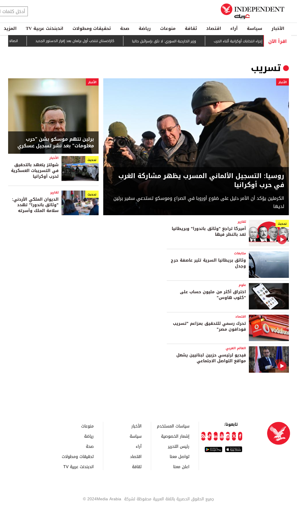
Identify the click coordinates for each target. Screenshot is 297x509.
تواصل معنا (179, 456)
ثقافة (191, 28)
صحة (124, 28)
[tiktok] (209, 436)
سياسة (254, 28)
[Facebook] (240, 436)
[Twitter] (234, 436)
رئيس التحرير (178, 446)
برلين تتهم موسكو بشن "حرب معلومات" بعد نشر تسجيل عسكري (55, 142)
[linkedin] (216, 436)
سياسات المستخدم (173, 426)
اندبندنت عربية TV (44, 28)
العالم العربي (236, 348)
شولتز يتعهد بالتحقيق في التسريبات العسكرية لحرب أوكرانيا (35, 170)
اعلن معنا (181, 466)
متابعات (240, 253)
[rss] (203, 436)
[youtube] (222, 436)
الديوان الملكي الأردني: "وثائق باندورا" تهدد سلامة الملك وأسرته (35, 205)
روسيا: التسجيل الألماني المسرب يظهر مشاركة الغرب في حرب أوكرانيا (201, 181)
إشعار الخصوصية (175, 436)
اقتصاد (213, 28)
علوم (242, 285)
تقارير (54, 192)
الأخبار (277, 28)
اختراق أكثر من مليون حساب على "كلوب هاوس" (213, 295)
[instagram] (228, 436)
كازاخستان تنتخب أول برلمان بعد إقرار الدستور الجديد (83, 41)
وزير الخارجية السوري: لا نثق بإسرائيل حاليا (173, 41)
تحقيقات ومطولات (92, 28)
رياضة (145, 28)
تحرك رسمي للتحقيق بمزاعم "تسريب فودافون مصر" (209, 326)
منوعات (167, 28)
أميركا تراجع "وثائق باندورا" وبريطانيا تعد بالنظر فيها (209, 231)
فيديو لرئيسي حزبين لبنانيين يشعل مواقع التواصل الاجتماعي (211, 358)
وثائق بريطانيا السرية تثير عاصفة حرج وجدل (208, 263)
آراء (234, 28)
